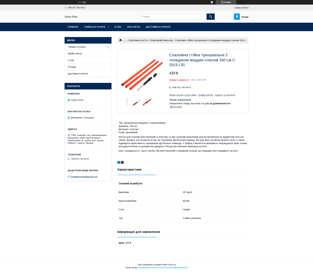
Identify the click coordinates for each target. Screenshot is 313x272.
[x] (122, 163)
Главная (72, 27)
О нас (117, 27)
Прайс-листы (75, 53)
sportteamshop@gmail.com (84, 176)
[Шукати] (211, 17)
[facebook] (118, 163)
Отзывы (72, 67)
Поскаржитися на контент (149, 267)
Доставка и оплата (158, 27)
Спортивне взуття (138, 40)
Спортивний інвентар (161, 40)
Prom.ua (172, 265)
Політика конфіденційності (175, 267)
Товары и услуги (94, 27)
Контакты (133, 27)
